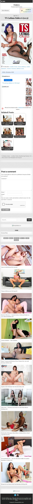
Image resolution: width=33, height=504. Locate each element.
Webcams (16, 240)
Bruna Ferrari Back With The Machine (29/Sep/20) (14, 484)
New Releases (5, 10)
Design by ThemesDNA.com (17, 502)
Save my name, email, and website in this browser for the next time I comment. (15, 198)
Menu (4, 1)
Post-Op (22, 238)
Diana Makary (22, 66)
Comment (4, 178)
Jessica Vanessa (11, 68)
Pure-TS (17, 15)
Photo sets (16, 238)
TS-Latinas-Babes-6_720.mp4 (10, 83)
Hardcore (6, 238)
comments (20, 107)
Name (3, 192)
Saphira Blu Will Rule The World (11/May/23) (12, 386)
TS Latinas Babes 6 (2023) (16, 18)
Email (3, 194)
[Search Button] (18, 495)
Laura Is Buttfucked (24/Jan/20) (9, 267)
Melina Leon (20, 68)
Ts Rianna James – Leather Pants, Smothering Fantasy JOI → (17, 156)
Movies (11, 238)
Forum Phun (4, 233)
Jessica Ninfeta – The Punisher (9, 340)
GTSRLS (28, 9)
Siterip (27, 238)
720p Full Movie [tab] (8, 80)
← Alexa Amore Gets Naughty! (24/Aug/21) (11, 157)
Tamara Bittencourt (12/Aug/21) (9, 291)
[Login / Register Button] (15, 495)
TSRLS (16, 5)
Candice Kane (13, 66)
